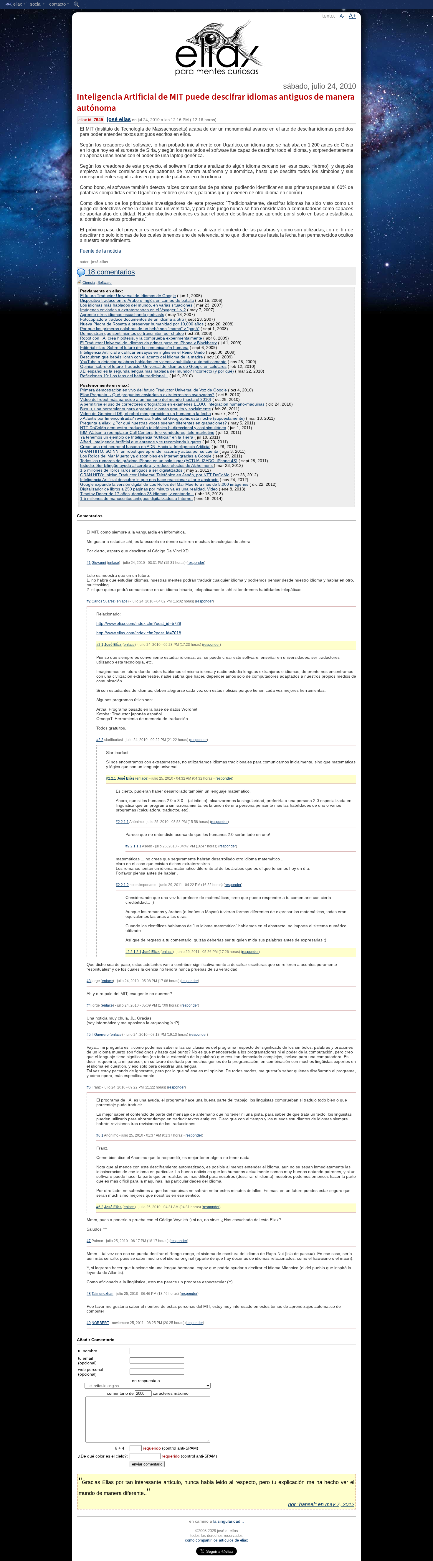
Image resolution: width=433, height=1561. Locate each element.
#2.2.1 (111, 778)
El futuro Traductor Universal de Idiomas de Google (128, 295)
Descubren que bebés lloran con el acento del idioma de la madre (141, 357)
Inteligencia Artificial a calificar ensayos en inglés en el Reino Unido (142, 352)
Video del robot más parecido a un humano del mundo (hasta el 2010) (145, 399)
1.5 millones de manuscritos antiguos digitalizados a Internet (136, 498)
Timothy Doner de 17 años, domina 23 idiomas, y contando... (137, 493)
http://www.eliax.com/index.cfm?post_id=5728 (138, 623)
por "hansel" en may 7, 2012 (321, 1504)
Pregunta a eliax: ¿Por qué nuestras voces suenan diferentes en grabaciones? (153, 423)
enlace (113, 563)
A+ (352, 15)
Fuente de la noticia (100, 250)
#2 (89, 601)
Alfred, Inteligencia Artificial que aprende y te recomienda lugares (140, 441)
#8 (89, 1294)
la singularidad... (228, 1521)
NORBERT (100, 1323)
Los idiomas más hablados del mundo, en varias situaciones (136, 305)
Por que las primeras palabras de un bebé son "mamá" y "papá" (139, 328)
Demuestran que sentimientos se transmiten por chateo (132, 333)
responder (196, 563)
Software (104, 283)
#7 (89, 1241)
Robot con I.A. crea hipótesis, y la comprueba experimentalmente (141, 338)
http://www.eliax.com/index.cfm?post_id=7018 (138, 632)
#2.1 (99, 645)
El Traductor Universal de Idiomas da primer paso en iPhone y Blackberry (148, 342)
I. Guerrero (100, 1035)
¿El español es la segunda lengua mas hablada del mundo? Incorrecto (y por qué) (157, 371)
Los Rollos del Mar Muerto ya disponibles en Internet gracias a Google (145, 456)
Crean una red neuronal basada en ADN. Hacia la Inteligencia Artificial (145, 446)
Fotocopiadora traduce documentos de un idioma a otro (132, 319)
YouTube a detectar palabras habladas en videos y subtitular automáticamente (153, 361)
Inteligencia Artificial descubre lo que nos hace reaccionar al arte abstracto (149, 479)
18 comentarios (110, 272)
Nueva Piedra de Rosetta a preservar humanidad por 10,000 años (142, 324)
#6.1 (99, 1135)
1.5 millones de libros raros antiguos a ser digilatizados (131, 470)
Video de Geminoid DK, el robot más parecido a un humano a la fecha (145, 413)
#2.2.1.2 (122, 885)
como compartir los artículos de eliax (216, 1540)
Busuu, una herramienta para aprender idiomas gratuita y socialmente (145, 408)
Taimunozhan (102, 1294)
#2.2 (99, 740)
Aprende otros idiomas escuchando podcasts (122, 314)
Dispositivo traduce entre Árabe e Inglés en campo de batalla (137, 300)
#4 (89, 1005)
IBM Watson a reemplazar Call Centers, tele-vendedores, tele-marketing (147, 432)
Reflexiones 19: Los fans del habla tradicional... (124, 375)
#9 (89, 1323)
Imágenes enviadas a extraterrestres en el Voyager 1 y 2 (133, 309)
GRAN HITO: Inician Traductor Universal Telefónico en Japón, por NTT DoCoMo (154, 474)
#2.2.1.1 (122, 822)
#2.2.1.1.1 (133, 846)
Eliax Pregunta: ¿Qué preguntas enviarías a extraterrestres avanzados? (147, 394)
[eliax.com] (217, 46)
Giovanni (99, 563)
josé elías (119, 119)
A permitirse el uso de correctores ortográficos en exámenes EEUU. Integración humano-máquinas (172, 404)
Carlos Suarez (103, 601)
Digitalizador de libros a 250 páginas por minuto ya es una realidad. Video (149, 489)
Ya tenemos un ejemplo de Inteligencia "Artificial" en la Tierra (136, 437)
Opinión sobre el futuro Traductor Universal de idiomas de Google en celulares (153, 366)
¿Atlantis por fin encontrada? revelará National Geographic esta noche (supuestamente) (162, 418)
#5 (89, 1035)
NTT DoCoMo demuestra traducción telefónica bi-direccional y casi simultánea (153, 427)
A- (342, 16)
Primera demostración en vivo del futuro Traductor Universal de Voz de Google (153, 390)
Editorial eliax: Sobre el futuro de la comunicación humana (134, 347)
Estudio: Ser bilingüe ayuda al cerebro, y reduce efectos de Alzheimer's (147, 465)
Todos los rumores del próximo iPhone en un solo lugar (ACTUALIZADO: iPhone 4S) (158, 460)
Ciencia (88, 283)
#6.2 (99, 1207)
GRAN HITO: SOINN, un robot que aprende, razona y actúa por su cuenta (149, 451)
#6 (89, 1087)
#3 (89, 981)
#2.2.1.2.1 (133, 952)
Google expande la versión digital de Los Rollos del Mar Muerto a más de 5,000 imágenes (164, 484)
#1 (89, 563)
